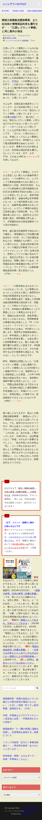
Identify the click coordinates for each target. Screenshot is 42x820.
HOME (6, 11)
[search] (37, 688)
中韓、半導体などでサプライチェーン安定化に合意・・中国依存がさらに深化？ (20, 718)
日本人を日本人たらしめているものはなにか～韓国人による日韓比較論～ (20, 653)
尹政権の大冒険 (18, 11)
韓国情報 (25, 41)
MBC (14, 117)
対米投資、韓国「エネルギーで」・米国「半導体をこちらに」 (20, 757)
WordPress (26, 814)
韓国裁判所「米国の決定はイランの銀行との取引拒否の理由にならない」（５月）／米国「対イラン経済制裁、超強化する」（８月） (20, 703)
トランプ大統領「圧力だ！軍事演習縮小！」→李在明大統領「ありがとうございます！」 (20, 745)
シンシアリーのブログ (14, 4)
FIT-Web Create (30, 811)
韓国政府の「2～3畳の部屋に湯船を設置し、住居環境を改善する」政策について (21, 732)
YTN (14, 81)
